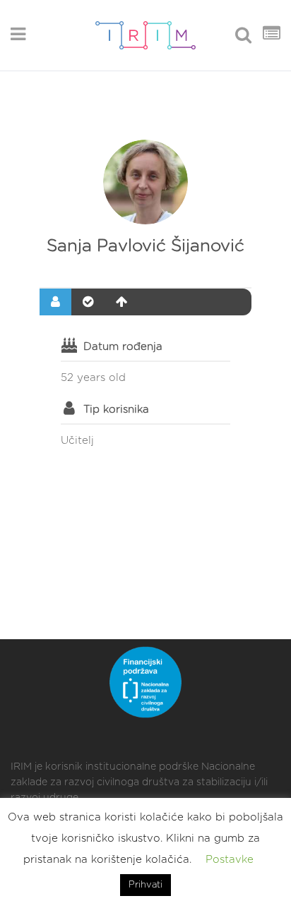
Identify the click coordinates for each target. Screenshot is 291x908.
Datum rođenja (122, 346)
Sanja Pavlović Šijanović (145, 246)
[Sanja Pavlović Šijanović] (145, 182)
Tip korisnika (116, 409)
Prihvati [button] (145, 885)
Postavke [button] (230, 859)
